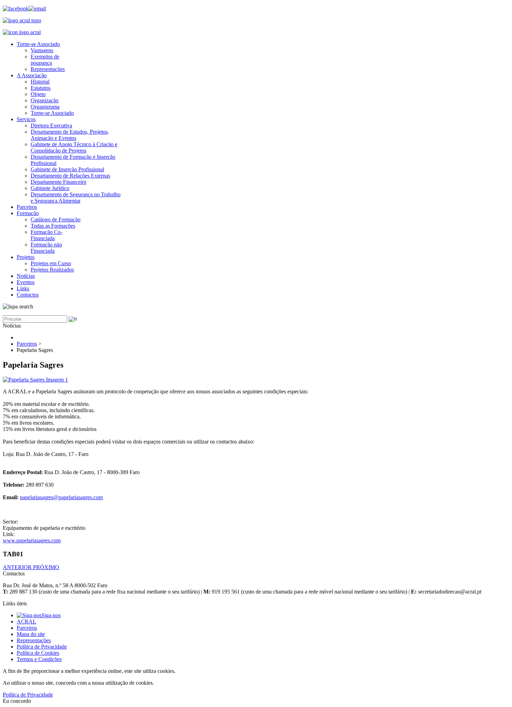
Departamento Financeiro (58, 182)
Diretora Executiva (51, 125)
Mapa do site (31, 634)
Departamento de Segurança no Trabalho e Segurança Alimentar (76, 197)
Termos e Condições (39, 659)
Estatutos (41, 88)
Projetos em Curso (51, 263)
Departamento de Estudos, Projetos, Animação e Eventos (70, 135)
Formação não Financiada (46, 248)
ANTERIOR (18, 567)
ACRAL (26, 621)
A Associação (32, 75)
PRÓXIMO (46, 567)
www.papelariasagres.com (32, 540)
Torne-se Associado (38, 44)
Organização (45, 100)
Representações (48, 69)
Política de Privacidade (42, 647)
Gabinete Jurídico (50, 188)
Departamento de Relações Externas (70, 176)
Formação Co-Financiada (46, 235)
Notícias (26, 276)
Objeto (38, 94)
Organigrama (45, 107)
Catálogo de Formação (55, 219)
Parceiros (27, 207)
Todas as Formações (53, 226)
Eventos (25, 282)
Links (23, 288)
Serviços (26, 119)
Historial (40, 82)
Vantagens (42, 50)
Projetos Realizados (52, 270)
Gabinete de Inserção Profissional (67, 169)
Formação (28, 213)
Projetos (25, 257)
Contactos (28, 295)
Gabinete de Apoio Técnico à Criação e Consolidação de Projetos (74, 147)
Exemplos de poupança (45, 60)
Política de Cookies (38, 653)
